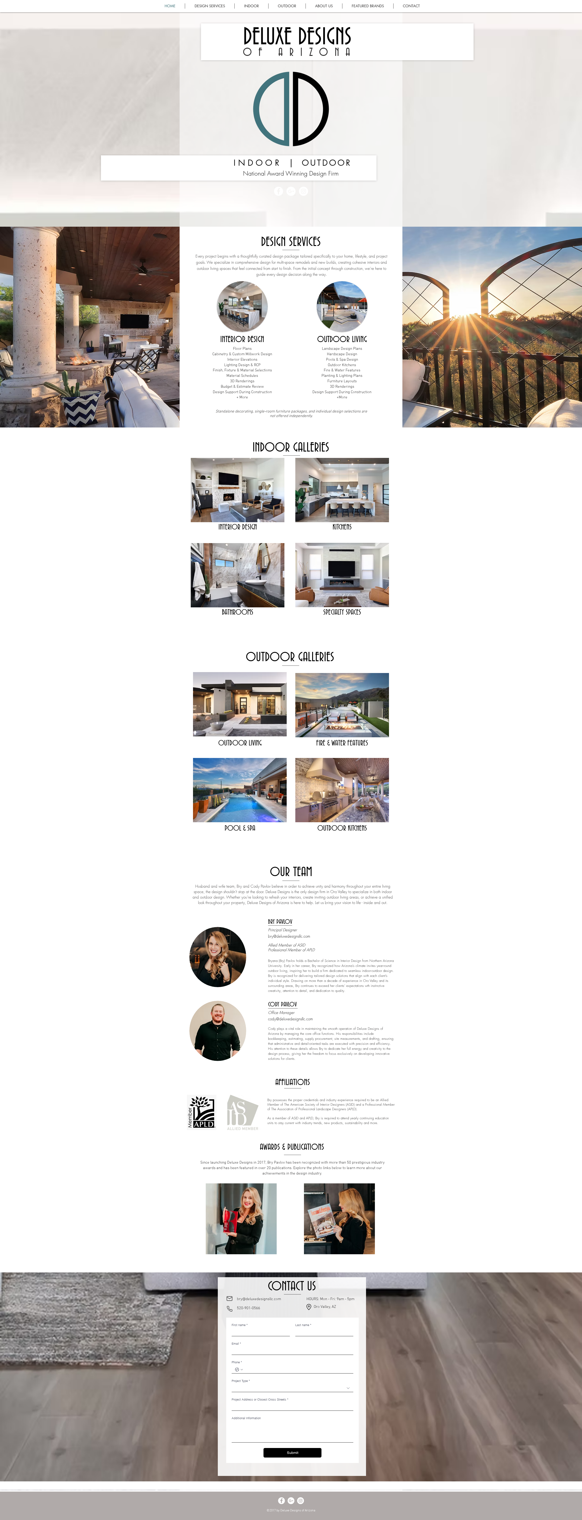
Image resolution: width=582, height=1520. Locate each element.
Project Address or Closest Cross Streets (260, 1399)
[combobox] (292, 1388)
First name (240, 1325)
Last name (303, 1325)
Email (236, 1343)
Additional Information (246, 1418)
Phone (237, 1362)
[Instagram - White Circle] (303, 191)
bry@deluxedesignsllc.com (289, 936)
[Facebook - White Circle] (278, 191)
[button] (367, 6)
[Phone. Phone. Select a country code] (238, 1369)
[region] (241, 1221)
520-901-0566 (248, 1308)
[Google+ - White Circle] (291, 191)
